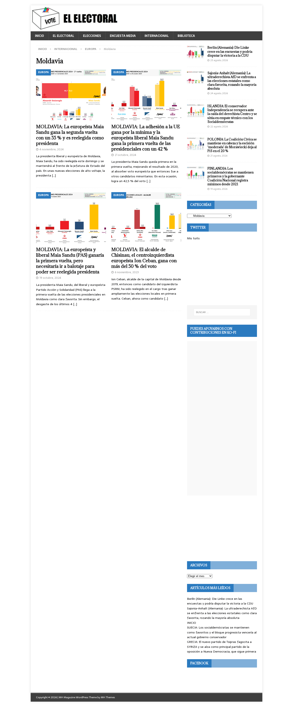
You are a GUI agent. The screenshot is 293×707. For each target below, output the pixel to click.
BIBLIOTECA (186, 35)
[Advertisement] (222, 273)
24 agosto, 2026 (219, 93)
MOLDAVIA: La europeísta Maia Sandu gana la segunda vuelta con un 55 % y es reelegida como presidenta (70, 135)
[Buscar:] (222, 312)
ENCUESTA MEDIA (123, 35)
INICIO (39, 35)
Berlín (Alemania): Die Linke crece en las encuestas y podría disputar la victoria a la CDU (229, 51)
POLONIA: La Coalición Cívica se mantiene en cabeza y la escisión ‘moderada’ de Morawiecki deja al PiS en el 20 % (232, 145)
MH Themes (108, 697)
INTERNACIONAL (157, 35)
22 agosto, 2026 (219, 126)
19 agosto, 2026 (218, 189)
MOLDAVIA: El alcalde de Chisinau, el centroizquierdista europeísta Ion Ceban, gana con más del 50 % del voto (144, 258)
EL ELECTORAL (63, 35)
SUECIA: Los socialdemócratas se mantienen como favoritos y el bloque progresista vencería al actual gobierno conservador (222, 632)
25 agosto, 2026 (219, 60)
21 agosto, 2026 (218, 156)
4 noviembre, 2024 (51, 149)
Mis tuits (193, 238)
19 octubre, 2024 (50, 278)
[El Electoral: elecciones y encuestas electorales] (76, 29)
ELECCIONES (92, 35)
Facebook (199, 663)
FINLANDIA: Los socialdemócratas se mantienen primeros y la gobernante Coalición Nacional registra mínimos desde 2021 (230, 176)
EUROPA (90, 49)
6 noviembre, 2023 (127, 272)
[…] (54, 175)
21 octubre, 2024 (125, 155)
